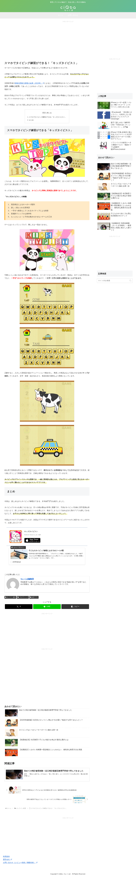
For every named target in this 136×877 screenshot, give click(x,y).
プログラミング (23, 597)
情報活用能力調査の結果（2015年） (28, 83)
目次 (44, 113)
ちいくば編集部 (27, 579)
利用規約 (6, 856)
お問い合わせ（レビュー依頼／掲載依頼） (19, 862)
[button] (75, 606)
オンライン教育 (11, 597)
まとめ (31, 120)
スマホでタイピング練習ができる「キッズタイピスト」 (47, 117)
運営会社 (6, 859)
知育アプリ (35, 597)
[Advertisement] (68, 38)
